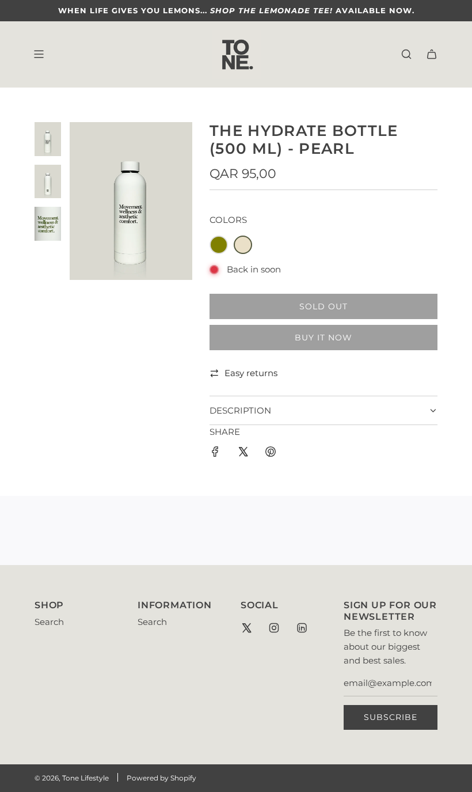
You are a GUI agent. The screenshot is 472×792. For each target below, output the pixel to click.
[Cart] (431, 54)
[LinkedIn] (301, 628)
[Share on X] (243, 453)
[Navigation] (38, 54)
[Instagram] (274, 628)
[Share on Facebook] (215, 453)
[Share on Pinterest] (270, 453)
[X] (246, 628)
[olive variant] (219, 245)
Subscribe (390, 717)
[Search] (406, 54)
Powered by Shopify (161, 778)
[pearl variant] (243, 245)
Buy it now (323, 337)
